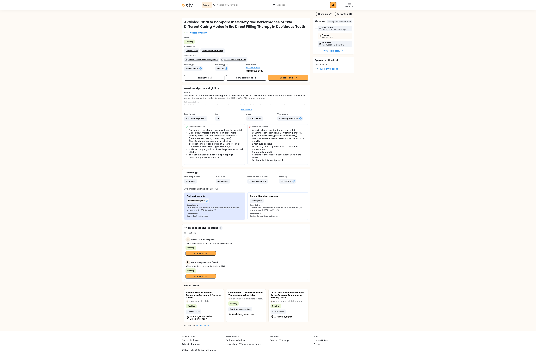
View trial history (331, 50)
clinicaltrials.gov (202, 325)
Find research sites (235, 340)
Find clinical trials (190, 340)
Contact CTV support (281, 340)
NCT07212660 (253, 67)
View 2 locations (244, 77)
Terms (317, 344)
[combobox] (242, 5)
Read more (246, 109)
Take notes (203, 77)
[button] (191, 50)
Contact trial (286, 77)
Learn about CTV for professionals (243, 344)
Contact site (200, 253)
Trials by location (191, 344)
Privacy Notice (321, 340)
